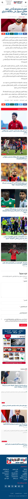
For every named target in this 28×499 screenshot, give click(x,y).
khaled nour (11, 495)
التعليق (25, 281)
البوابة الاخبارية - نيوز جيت (20, 495)
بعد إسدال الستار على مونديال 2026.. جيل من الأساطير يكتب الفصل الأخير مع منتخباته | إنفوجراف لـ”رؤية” (14, 210)
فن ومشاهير (4, 441)
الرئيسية (25, 493)
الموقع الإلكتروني (23, 312)
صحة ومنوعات (14, 476)
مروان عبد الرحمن (22, 16)
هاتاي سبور (7, 100)
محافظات (3, 421)
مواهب (7, 476)
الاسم (25, 300)
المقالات (25, 479)
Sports (22, 6)
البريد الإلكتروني (23, 306)
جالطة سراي (16, 100)
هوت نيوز (6, 478)
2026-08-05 (24, 186)
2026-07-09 (24, 266)
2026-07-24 (24, 214)
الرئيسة (25, 6)
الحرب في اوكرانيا (23, 477)
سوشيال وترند (14, 473)
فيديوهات (6, 471)
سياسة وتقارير (14, 474)
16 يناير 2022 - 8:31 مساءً (12, 16)
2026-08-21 (24, 447)
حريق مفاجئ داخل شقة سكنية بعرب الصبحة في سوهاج (14, 405)
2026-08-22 (24, 388)
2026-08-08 (24, 160)
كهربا (11, 100)
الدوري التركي (22, 100)
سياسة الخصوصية (18, 493)
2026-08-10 (24, 134)
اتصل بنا (12, 493)
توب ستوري (4, 154)
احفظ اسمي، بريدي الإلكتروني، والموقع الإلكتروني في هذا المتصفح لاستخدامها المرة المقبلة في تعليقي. (15, 320)
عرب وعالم (15, 478)
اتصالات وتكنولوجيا (25, 473)
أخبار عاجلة (25, 471)
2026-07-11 (24, 240)
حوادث (3, 402)
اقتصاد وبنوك (24, 475)
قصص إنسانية (5, 473)
